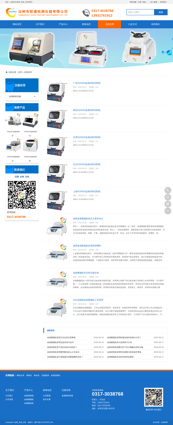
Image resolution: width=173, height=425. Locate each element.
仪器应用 (109, 24)
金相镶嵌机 (29, 403)
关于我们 (40, 24)
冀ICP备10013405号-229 (43, 422)
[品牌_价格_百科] (41, 12)
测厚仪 (29, 375)
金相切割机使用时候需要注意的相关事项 (124, 352)
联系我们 (163, 2)
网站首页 (17, 24)
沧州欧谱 (164, 422)
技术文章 (47, 399)
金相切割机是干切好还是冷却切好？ (62, 347)
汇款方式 (132, 24)
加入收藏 (153, 2)
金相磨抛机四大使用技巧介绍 (119, 342)
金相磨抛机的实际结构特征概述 (120, 357)
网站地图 (133, 2)
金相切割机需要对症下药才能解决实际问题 (125, 347)
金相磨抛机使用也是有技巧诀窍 (60, 342)
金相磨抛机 (29, 399)
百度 (139, 2)
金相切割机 (55, 375)
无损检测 (45, 375)
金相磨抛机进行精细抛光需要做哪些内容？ (65, 357)
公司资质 (9, 399)
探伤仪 (36, 375)
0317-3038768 (167, 190)
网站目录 (20, 375)
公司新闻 (47, 396)
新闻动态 (86, 24)
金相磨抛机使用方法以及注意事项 (61, 337)
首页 (20, 72)
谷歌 (144, 2)
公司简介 (9, 396)
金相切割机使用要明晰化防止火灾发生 (63, 352)
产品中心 (63, 24)
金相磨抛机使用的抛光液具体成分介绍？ (124, 337)
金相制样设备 (15, 96)
